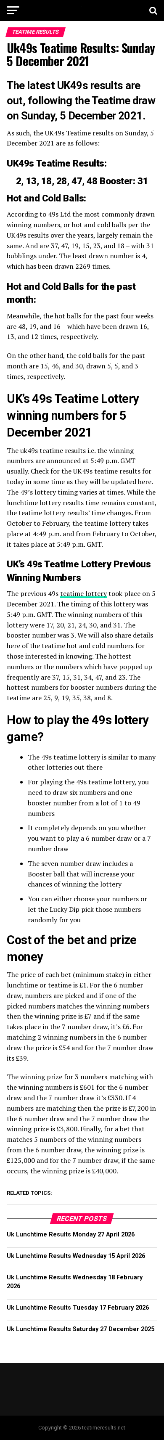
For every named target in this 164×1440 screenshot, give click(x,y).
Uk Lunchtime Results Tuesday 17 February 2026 (78, 1307)
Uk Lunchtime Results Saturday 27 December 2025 (80, 1329)
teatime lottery (83, 593)
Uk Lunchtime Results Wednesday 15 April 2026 (76, 1256)
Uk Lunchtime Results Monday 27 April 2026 (71, 1234)
